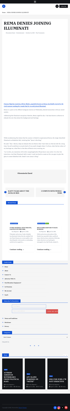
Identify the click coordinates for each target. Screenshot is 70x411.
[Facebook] (30, 346)
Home (4, 12)
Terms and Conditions (11, 318)
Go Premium (8, 287)
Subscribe (63, 6)
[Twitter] (35, 346)
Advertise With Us (10, 279)
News (47, 223)
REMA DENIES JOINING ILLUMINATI (18, 12)
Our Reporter (15, 231)
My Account (8, 291)
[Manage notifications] (66, 407)
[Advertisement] (35, 90)
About (6, 270)
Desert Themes (23, 407)
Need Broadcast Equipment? (13, 283)
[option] (12, 374)
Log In (6, 295)
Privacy (7, 326)
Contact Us (8, 275)
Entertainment (20, 33)
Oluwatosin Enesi (10, 33)
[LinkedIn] (39, 346)
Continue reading (16, 249)
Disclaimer (8, 322)
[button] (64, 355)
